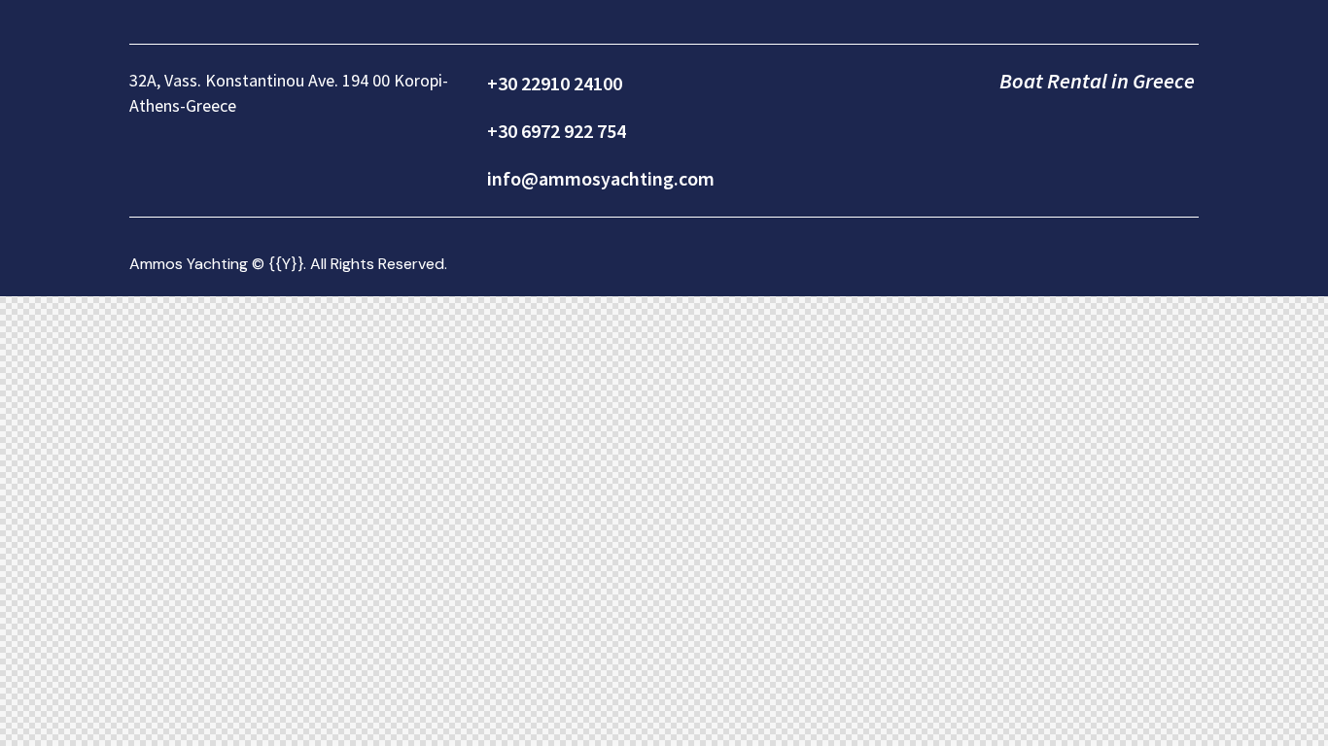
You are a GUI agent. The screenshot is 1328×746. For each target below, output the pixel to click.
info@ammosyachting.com (601, 178)
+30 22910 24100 (554, 83)
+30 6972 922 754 (556, 131)
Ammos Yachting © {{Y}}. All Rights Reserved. (288, 264)
